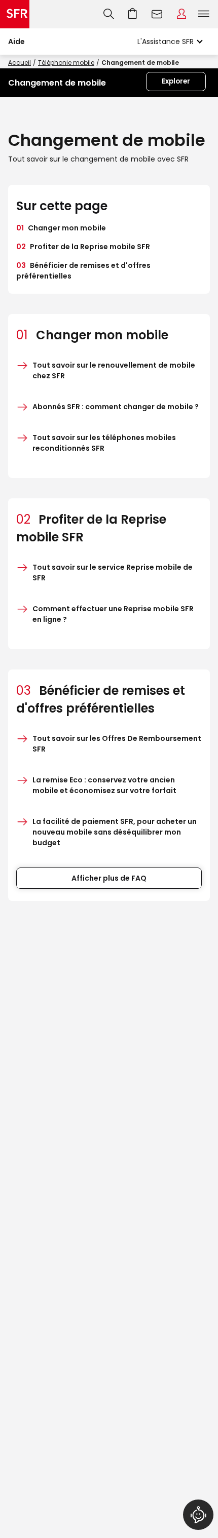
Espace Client (181, 14)
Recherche (109, 14)
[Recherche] (109, 14)
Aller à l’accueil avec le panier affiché (133, 14)
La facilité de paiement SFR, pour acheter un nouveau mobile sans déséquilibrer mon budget (114, 832)
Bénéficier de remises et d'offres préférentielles (83, 270)
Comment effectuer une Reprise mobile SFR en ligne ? (113, 614)
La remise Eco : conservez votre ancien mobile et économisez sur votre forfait (104, 785)
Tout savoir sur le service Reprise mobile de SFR (112, 572)
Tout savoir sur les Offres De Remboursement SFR (116, 743)
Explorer (176, 81)
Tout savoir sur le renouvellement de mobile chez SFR (113, 370)
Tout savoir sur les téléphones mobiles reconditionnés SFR (104, 442)
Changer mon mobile (61, 228)
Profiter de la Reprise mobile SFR (83, 247)
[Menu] (206, 14)
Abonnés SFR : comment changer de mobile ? (115, 407)
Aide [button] (16, 41)
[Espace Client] (181, 14)
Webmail (157, 14)
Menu (204, 14)
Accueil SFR (14, 14)
